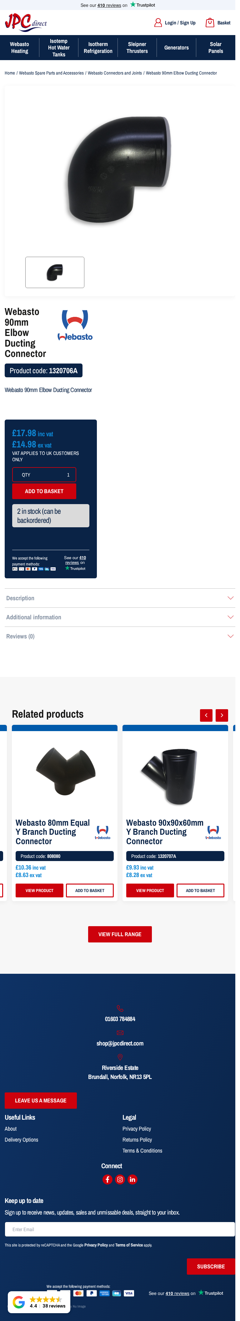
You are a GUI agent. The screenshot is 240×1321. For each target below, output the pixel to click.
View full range (120, 934)
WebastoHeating (19, 47)
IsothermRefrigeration (98, 47)
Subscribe (211, 1266)
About (11, 1129)
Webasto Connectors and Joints (115, 73)
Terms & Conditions (142, 1150)
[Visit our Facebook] (107, 1179)
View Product (39, 890)
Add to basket (44, 491)
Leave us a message (41, 1100)
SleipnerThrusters (137, 47)
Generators (176, 47)
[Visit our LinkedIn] (133, 1179)
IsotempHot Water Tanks (59, 47)
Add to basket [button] (89, 890)
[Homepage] (26, 22)
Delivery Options (21, 1139)
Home (10, 73)
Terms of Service (129, 1245)
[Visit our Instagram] (120, 1179)
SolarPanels (215, 47)
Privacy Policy (136, 1129)
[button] (39, 1302)
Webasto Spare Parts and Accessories (51, 73)
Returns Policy (137, 1139)
